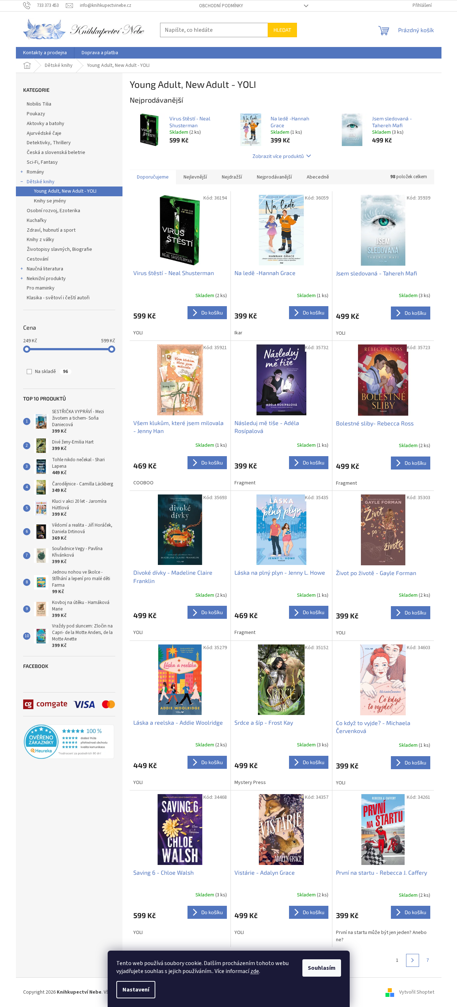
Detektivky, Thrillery (49, 142)
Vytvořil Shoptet (416, 992)
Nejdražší (232, 177)
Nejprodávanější (274, 177)
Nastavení (135, 990)
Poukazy (36, 113)
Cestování (37, 259)
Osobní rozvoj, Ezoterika (53, 210)
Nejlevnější (195, 177)
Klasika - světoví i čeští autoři (58, 297)
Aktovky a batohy (45, 123)
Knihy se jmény (50, 201)
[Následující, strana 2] (412, 960)
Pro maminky (41, 288)
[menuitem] (45, 53)
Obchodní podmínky (221, 6)
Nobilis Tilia (39, 104)
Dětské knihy (41, 181)
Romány (35, 172)
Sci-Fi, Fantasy (42, 162)
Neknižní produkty (46, 278)
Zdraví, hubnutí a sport (51, 230)
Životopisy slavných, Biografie (59, 249)
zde (254, 971)
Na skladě (51, 371)
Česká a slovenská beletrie (56, 152)
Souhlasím (322, 968)
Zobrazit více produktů (278, 156)
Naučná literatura (45, 269)
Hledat (282, 30)
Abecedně (318, 177)
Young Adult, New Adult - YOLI (65, 191)
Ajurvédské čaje (44, 133)
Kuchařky (37, 220)
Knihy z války (40, 239)
